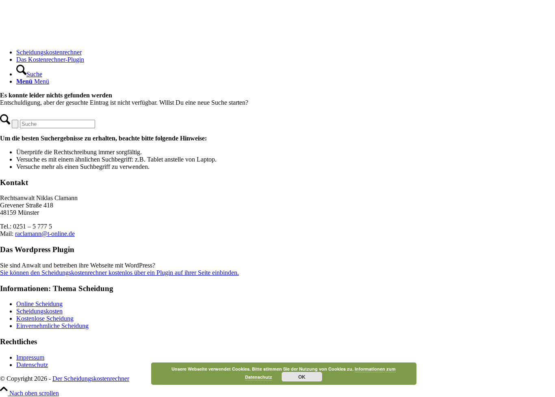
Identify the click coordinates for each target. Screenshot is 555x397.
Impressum (30, 357)
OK (302, 376)
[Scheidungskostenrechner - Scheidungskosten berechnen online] (61, 38)
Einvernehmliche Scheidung (52, 325)
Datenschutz (32, 364)
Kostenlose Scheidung (45, 318)
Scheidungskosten (39, 311)
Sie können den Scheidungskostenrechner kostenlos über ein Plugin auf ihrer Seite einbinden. (119, 272)
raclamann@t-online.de (45, 233)
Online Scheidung (39, 303)
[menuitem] (285, 52)
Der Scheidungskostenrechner (90, 378)
